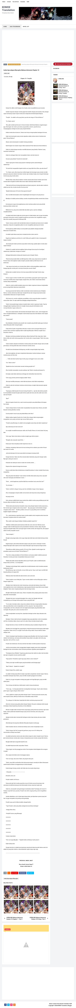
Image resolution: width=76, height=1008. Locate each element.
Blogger (70, 1005)
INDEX (27, 860)
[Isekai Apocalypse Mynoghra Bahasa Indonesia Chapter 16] (26, 907)
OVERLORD (61, 78)
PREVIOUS (22, 860)
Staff (70, 1003)
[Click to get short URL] (5, 873)
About (50, 1003)
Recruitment (60, 1003)
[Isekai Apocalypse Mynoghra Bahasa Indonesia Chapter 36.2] (11, 893)
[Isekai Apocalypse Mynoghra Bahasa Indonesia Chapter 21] (41, 907)
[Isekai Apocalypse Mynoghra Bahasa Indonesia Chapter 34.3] (41, 893)
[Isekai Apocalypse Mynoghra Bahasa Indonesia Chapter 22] (11, 907)
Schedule (66, 1003)
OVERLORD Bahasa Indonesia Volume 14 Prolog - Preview (63, 92)
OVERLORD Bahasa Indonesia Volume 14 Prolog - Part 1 (63, 86)
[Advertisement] (38, 50)
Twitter (31, 873)
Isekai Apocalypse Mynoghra (14, 64)
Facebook (22, 873)
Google (15, 873)
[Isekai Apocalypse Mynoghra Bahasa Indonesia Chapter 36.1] (26, 893)
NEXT (31, 860)
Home (5, 64)
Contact (55, 1003)
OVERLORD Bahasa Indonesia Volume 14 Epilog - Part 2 (65, 97)
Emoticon (7, 929)
